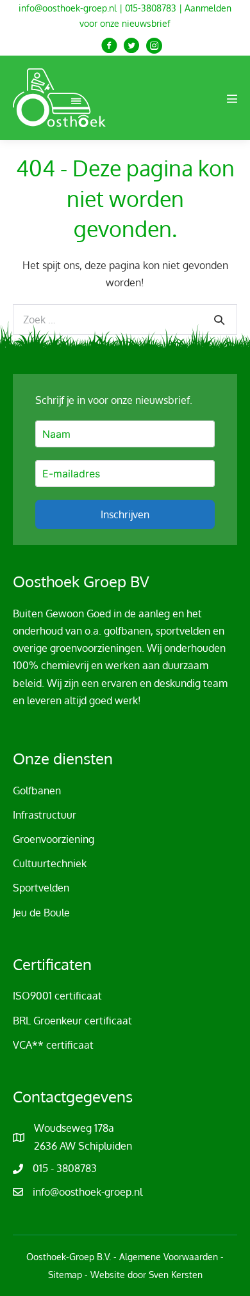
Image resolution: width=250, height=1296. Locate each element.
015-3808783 (150, 8)
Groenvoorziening (53, 839)
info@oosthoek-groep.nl (68, 8)
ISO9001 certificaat (57, 995)
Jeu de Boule (41, 912)
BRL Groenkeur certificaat (72, 1020)
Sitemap (65, 1274)
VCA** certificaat (53, 1044)
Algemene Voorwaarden (168, 1256)
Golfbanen (37, 790)
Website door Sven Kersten (146, 1274)
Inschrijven (125, 514)
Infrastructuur (44, 814)
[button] (109, 46)
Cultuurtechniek (50, 863)
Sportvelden (41, 887)
